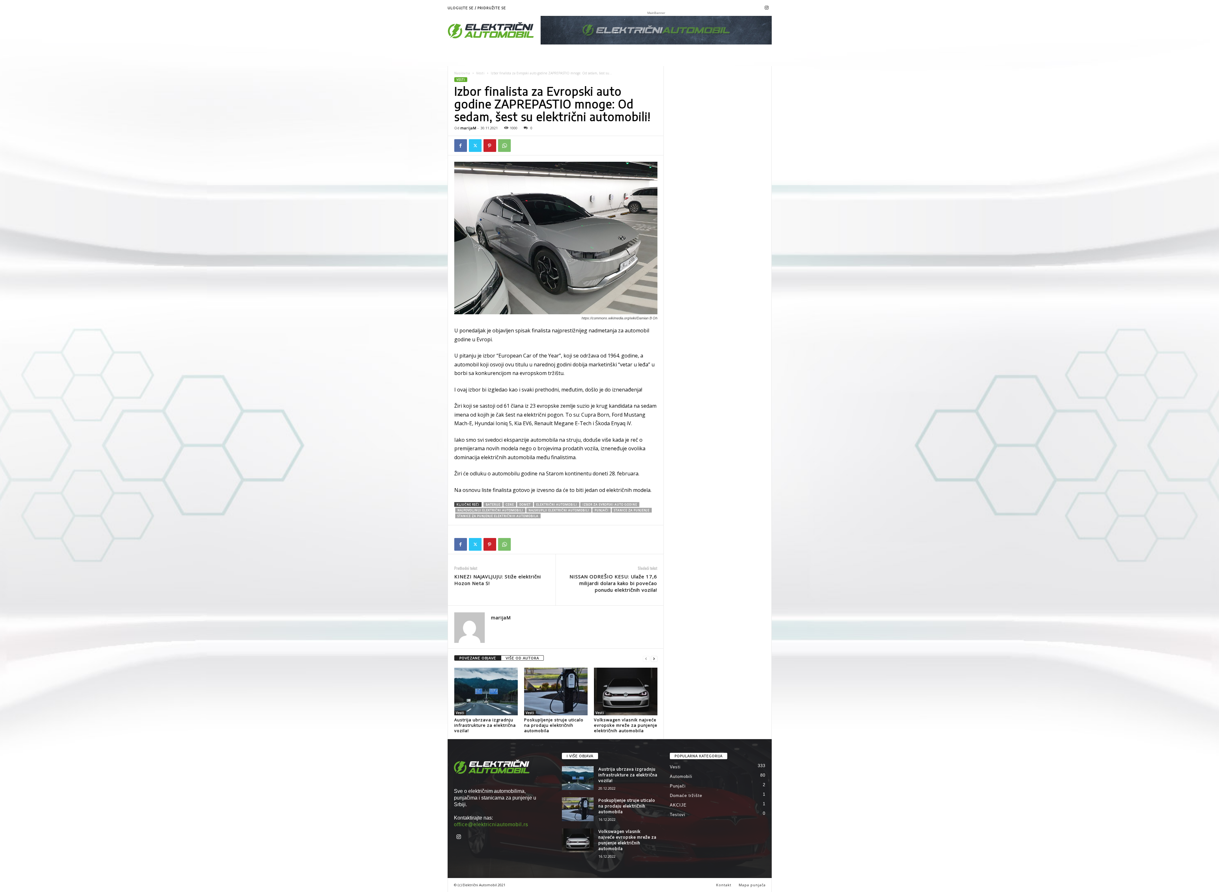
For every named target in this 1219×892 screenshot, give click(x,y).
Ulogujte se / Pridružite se (477, 8)
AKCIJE (678, 805)
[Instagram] (767, 8)
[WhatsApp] (504, 145)
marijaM (468, 128)
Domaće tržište (686, 795)
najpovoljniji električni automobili (490, 510)
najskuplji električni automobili (559, 510)
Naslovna (462, 73)
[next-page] (654, 658)
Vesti (480, 73)
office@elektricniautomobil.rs (491, 824)
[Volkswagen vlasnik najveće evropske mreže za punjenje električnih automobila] (625, 691)
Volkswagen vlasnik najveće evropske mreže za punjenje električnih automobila (625, 725)
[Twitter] (475, 145)
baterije (493, 504)
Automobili (681, 776)
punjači (602, 510)
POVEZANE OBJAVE (477, 658)
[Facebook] (460, 145)
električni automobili (556, 504)
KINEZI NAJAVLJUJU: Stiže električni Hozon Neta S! (497, 579)
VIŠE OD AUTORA (522, 658)
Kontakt (723, 884)
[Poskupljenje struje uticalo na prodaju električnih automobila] (556, 691)
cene (510, 504)
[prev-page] (646, 658)
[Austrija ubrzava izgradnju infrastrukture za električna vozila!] (486, 691)
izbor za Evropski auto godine (610, 504)
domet (525, 504)
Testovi (677, 814)
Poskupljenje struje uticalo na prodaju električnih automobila (553, 725)
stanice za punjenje (631, 510)
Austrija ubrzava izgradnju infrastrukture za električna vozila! (485, 725)
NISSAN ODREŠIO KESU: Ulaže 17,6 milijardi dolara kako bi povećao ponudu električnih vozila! (613, 583)
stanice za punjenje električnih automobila (497, 516)
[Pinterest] (489, 145)
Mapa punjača (752, 884)
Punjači (678, 786)
